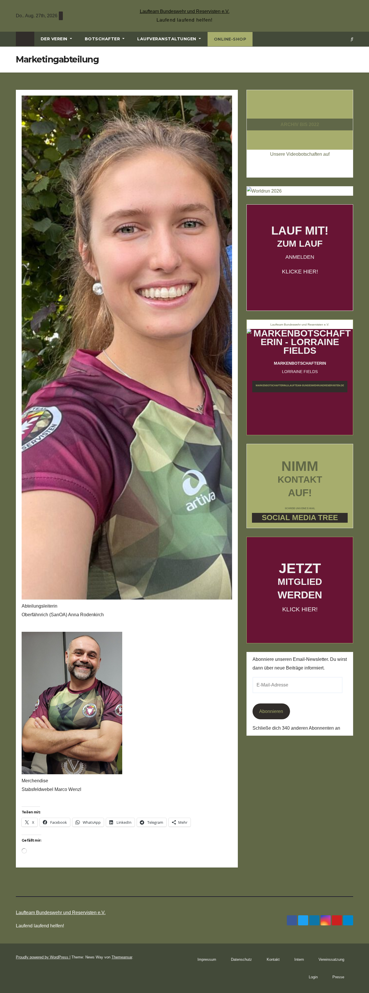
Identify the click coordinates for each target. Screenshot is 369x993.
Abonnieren (271, 711)
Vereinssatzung (331, 959)
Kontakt (273, 959)
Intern (299, 959)
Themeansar (122, 957)
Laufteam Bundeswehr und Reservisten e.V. (184, 11)
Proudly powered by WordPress (42, 957)
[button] (352, 39)
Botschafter (103, 38)
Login (313, 977)
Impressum (206, 959)
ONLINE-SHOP (230, 39)
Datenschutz (241, 959)
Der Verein (55, 38)
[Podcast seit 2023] (300, 113)
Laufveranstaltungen (167, 38)
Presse (338, 977)
